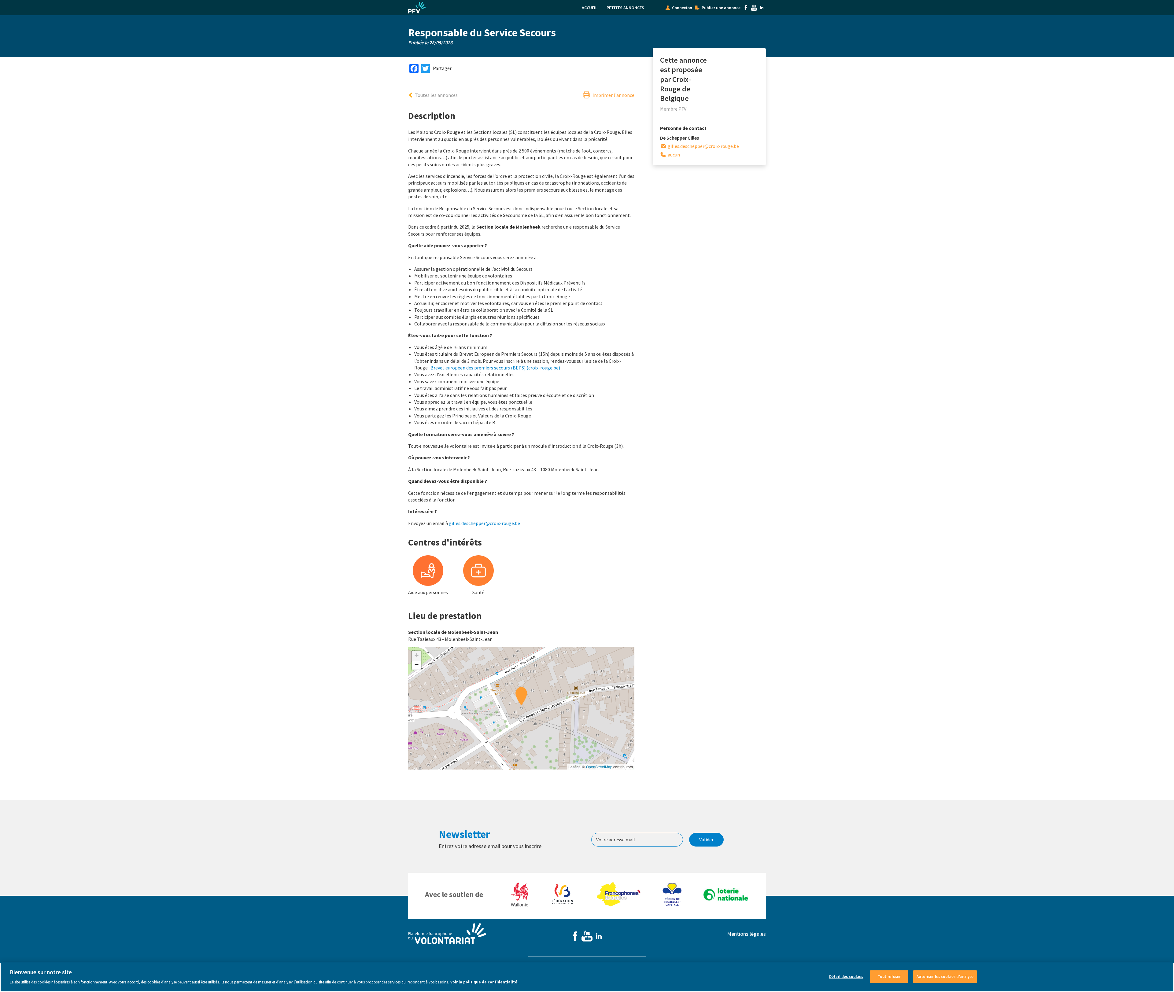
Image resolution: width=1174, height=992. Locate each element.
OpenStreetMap (599, 766)
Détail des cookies (846, 976)
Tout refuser (889, 976)
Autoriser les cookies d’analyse (945, 976)
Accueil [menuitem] (589, 7)
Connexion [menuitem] (682, 7)
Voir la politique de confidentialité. (484, 981)
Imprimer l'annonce (613, 95)
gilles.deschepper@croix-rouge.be (484, 523)
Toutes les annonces (436, 95)
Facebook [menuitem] (746, 7)
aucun (674, 155)
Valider (706, 839)
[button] (521, 696)
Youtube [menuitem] (754, 7)
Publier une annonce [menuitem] (721, 7)
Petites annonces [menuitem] (625, 7)
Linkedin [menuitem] (762, 7)
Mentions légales (746, 933)
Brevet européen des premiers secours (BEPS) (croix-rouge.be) (495, 368)
